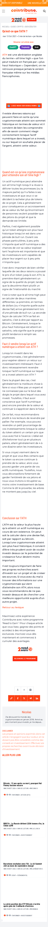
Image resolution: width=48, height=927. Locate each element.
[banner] (24, 159)
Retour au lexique (13, 607)
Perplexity (25, 47)
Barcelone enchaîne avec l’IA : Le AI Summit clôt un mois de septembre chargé (22, 865)
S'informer (15, 795)
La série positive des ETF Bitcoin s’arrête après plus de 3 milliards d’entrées (21, 905)
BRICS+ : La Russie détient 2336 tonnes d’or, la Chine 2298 (23, 825)
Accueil (5, 27)
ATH (4, 54)
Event (14, 875)
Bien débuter (30, 27)
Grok (36, 47)
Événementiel (23, 875)
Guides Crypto (17, 27)
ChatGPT (13, 47)
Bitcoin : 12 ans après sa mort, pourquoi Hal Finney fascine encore (22, 784)
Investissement (26, 835)
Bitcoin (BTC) (25, 795)
